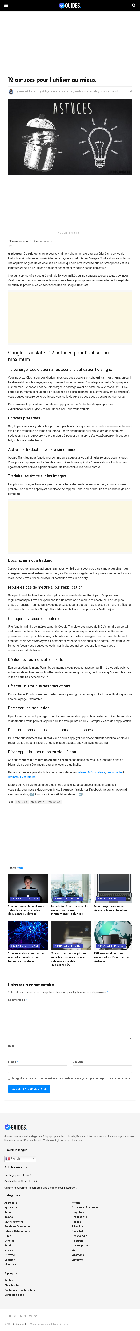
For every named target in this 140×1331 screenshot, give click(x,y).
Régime (76, 1221)
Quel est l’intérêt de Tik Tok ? (20, 1181)
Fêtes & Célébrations (17, 1231)
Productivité (81, 91)
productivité (114, 772)
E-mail (13, 1062)
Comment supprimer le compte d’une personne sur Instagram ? (40, 1187)
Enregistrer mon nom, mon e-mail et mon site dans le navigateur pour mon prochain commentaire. (71, 1078)
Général (9, 1240)
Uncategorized (81, 1245)
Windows (77, 1259)
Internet (9, 1250)
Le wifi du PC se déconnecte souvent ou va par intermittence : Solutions (69, 910)
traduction (54, 802)
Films (7, 1235)
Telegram (78, 1240)
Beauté (8, 1216)
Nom (12, 1045)
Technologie (79, 1235)
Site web (78, 1061)
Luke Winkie (26, 91)
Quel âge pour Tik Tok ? (17, 1175)
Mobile (76, 1202)
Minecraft (10, 1264)
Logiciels (42, 91)
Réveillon (77, 1226)
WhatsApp (78, 1255)
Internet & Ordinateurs (91, 772)
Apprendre (10, 1202)
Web (74, 1250)
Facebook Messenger (17, 1226)
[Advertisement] (70, 42)
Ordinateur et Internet (60, 91)
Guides (8, 1280)
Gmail (7, 1245)
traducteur (37, 802)
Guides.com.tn (19, 1324)
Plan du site (11, 1285)
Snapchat (77, 1231)
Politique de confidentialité (20, 1290)
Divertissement (13, 1221)
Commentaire (17, 999)
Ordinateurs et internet (22, 777)
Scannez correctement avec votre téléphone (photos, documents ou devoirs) (26, 910)
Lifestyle (9, 1255)
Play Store (78, 1212)
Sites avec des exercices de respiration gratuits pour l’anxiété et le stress (26, 957)
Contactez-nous (14, 1294)
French (15, 1158)
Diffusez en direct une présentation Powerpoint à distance (111, 957)
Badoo (8, 1212)
